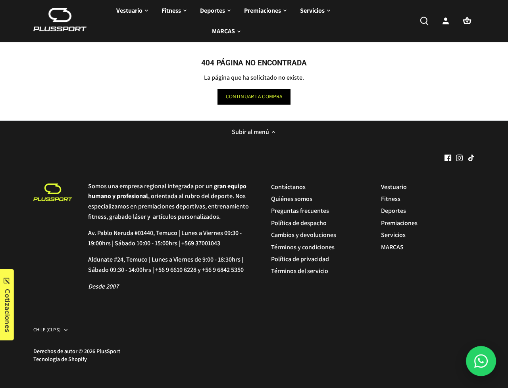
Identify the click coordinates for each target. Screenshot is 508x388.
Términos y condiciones (303, 247)
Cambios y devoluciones (303, 235)
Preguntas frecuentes (300, 210)
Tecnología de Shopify (60, 359)
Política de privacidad (300, 259)
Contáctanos (288, 187)
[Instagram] (459, 157)
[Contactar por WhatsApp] (481, 361)
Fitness (390, 199)
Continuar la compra (254, 96)
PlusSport (108, 351)
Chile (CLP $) (47, 330)
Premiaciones (399, 223)
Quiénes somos (291, 199)
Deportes (393, 210)
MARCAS (392, 247)
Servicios (393, 235)
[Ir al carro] (467, 21)
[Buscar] (424, 21)
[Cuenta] (445, 21)
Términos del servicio (299, 271)
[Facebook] (447, 157)
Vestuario (394, 187)
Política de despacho (299, 223)
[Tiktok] (471, 157)
